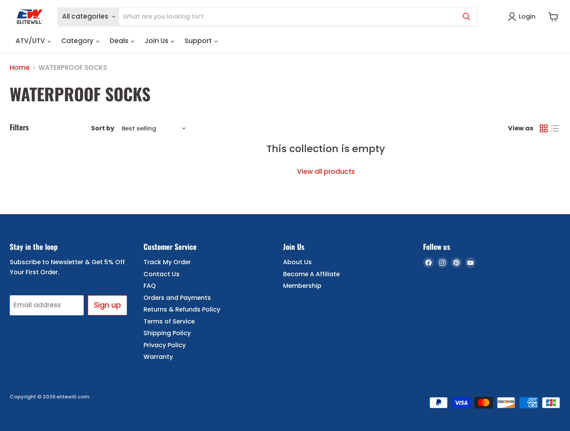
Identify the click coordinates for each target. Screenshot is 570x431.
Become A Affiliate (311, 274)
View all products (326, 171)
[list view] (555, 128)
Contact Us (161, 274)
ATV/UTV (31, 40)
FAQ (149, 285)
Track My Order (167, 262)
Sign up (107, 305)
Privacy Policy (164, 345)
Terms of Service (169, 321)
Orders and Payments (177, 297)
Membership (302, 285)
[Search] (466, 17)
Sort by (102, 128)
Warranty (158, 356)
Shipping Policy (167, 333)
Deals (120, 40)
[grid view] (543, 128)
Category (78, 40)
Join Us (157, 40)
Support (199, 40)
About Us (297, 262)
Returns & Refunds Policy (181, 309)
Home (20, 68)
